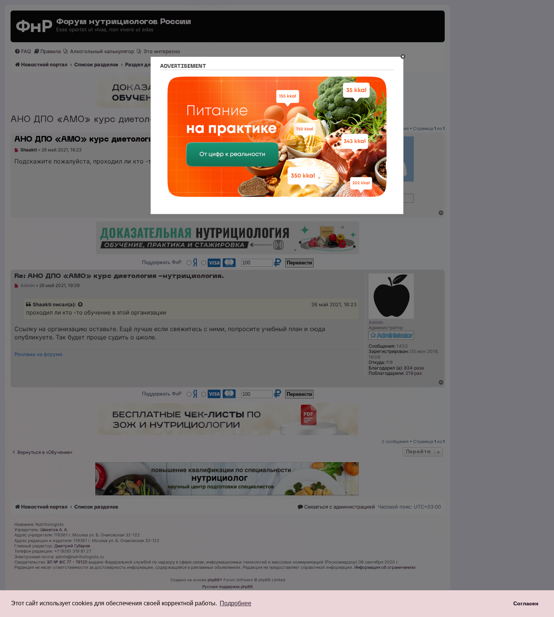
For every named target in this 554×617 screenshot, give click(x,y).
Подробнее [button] (235, 603)
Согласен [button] (525, 603)
